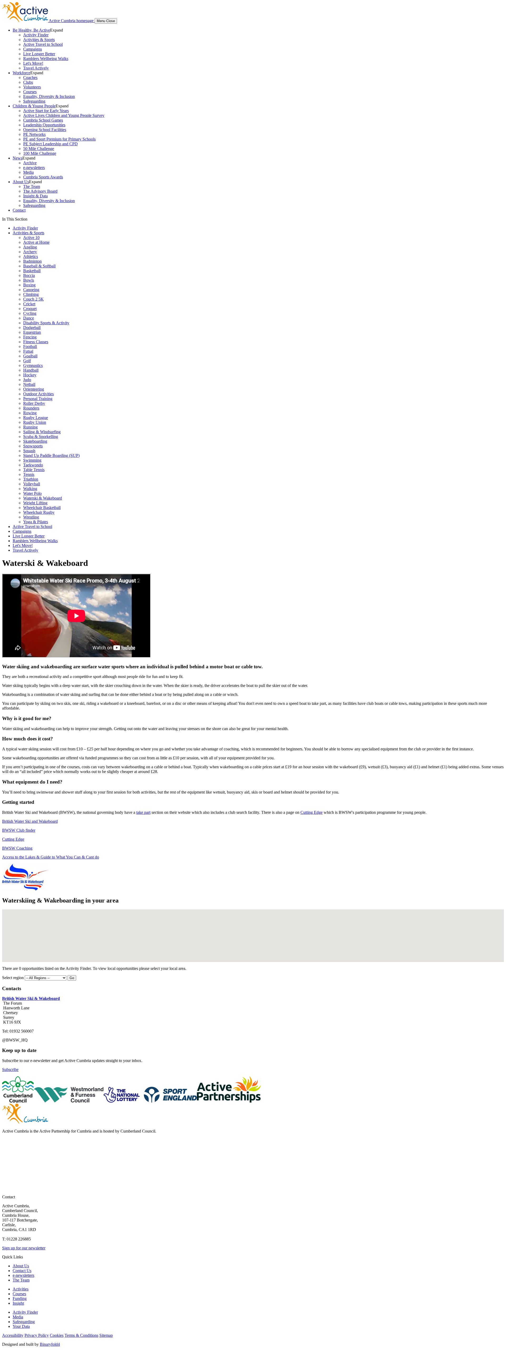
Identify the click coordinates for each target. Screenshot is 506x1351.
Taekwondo (33, 465)
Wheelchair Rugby (39, 512)
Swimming (32, 460)
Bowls (28, 280)
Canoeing (31, 289)
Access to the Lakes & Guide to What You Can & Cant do (50, 857)
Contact (19, 210)
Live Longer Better (39, 54)
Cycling (29, 313)
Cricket (29, 304)
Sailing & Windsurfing (42, 432)
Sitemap (106, 1335)
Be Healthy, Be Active (31, 30)
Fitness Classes (35, 342)
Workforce (21, 73)
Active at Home (36, 242)
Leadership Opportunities (44, 125)
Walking (30, 488)
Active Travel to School (43, 44)
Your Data (21, 1326)
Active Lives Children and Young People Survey (63, 115)
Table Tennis (34, 469)
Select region (13, 977)
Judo (27, 379)
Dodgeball (32, 327)
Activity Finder (35, 35)
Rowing (30, 413)
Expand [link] (56, 30)
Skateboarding (35, 441)
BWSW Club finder (18, 830)
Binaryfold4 (50, 1344)
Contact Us (22, 1270)
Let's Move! (33, 63)
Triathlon (30, 479)
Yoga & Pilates (35, 522)
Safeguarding (34, 101)
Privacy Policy (37, 1335)
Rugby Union (34, 422)
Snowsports (33, 446)
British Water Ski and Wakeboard (30, 821)
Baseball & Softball (39, 266)
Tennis (28, 474)
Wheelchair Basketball (42, 507)
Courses (30, 91)
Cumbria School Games (43, 120)
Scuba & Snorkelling (40, 436)
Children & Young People (34, 106)
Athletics (30, 256)
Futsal (28, 351)
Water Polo (32, 493)
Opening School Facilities (44, 129)
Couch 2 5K (33, 299)
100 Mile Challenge (39, 153)
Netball (29, 384)
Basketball (32, 270)
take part (143, 812)
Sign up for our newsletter (23, 1248)
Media (28, 172)
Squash (29, 450)
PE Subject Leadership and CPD (50, 144)
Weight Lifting (35, 503)
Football (30, 346)
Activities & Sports (39, 39)
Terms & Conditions (81, 1335)
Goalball (30, 356)
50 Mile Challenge (38, 148)
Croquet (30, 308)
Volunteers (32, 87)
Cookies (57, 1335)
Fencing (30, 337)
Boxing (29, 285)
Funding (20, 1298)
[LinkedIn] (7, 1177)
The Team (31, 186)
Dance (28, 318)
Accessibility (12, 1335)
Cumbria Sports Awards (43, 177)
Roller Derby (34, 403)
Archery (30, 252)
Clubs (28, 82)
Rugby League (35, 417)
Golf (27, 360)
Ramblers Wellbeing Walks (45, 58)
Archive (30, 163)
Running (30, 427)
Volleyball (31, 484)
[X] (7, 1156)
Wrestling (31, 517)
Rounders (31, 408)
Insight (18, 1303)
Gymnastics (33, 365)
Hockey (29, 375)
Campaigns (32, 49)
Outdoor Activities (38, 394)
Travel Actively (36, 68)
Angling (30, 247)
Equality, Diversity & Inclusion (49, 96)
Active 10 (31, 237)
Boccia (29, 275)
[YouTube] (7, 1167)
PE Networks (34, 134)
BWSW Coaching (17, 848)
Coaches (30, 77)
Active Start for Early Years (46, 110)
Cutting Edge (311, 812)
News (17, 158)
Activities (20, 1289)
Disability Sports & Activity (46, 323)
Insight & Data (35, 196)
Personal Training (37, 398)
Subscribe (10, 1069)
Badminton (32, 261)
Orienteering (33, 389)
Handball (30, 370)
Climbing (31, 294)
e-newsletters (34, 167)
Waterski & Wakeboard (42, 498)
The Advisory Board (40, 191)
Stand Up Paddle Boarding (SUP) (51, 455)
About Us (21, 182)
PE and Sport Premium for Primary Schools (59, 139)
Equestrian (32, 332)
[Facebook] (7, 1146)
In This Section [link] (14, 219)
